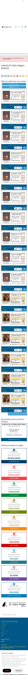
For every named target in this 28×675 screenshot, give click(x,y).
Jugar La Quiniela (14, 545)
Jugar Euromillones (14, 461)
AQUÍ (17, 666)
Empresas (3, 628)
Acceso (18, 26)
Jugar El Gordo (14, 478)
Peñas (2, 632)
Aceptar (7, 670)
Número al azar (15, 87)
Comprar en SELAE (4, 630)
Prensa (2, 629)
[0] (23, 27)
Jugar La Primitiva (14, 495)
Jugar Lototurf (14, 528)
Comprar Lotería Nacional (14, 595)
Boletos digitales (4, 633)
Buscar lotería (14, 84)
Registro (2, 636)
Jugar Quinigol (14, 562)
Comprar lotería (4, 624)
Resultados (3, 626)
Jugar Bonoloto (14, 512)
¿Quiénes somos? (4, 623)
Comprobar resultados (14, 439)
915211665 (4, 649)
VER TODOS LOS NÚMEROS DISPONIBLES (17, 414)
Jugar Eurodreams (14, 579)
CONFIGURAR (14, 664)
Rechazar (18, 670)
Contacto (3, 627)
